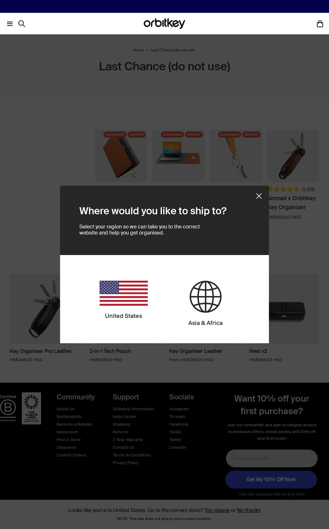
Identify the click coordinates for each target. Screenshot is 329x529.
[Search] (23, 24)
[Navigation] (8, 24)
